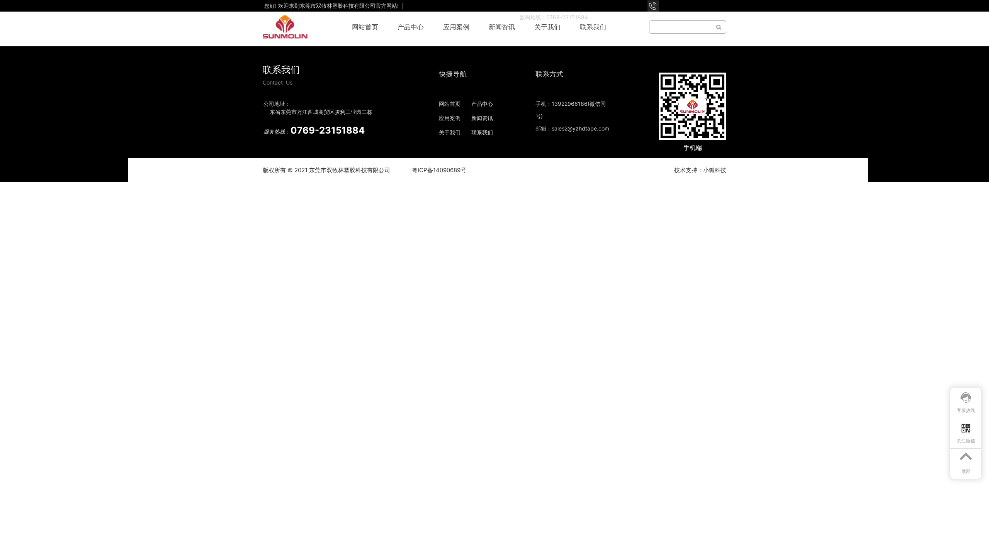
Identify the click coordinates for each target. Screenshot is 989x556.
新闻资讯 (502, 27)
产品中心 (411, 27)
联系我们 (593, 27)
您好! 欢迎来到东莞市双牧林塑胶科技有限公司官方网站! (332, 5)
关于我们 (547, 27)
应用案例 (456, 27)
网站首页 (365, 27)
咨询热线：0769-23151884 (553, 17)
